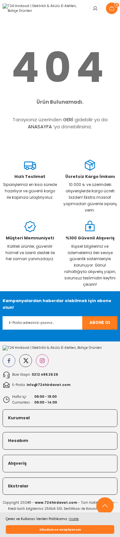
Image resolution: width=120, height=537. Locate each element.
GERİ (68, 119)
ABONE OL (100, 322)
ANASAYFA (40, 126)
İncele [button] (74, 519)
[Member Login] (95, 8)
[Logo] (43, 8)
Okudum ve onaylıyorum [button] (60, 529)
